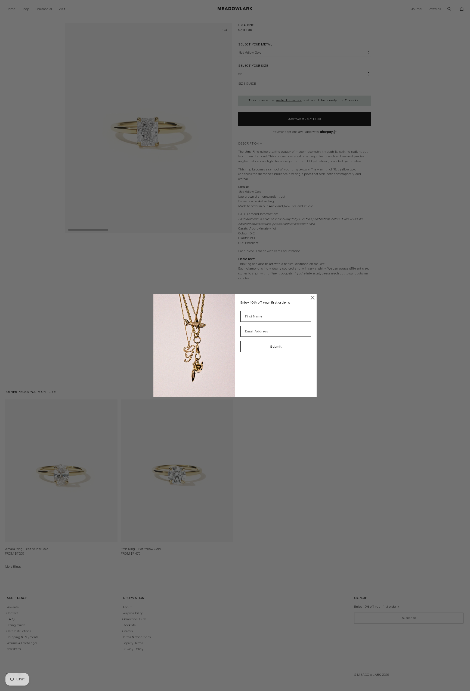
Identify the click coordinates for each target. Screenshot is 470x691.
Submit (276, 346)
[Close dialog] (312, 298)
